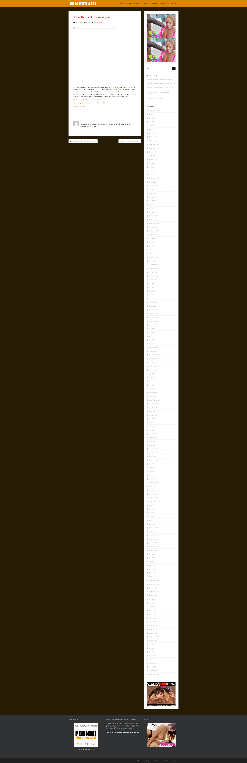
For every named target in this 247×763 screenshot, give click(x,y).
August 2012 (153, 415)
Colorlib (164, 761)
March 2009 (152, 569)
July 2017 (152, 201)
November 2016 (154, 223)
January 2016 (153, 261)
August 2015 (153, 280)
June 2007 (152, 648)
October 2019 (153, 152)
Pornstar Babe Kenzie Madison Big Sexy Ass (161, 83)
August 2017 (153, 197)
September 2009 (154, 547)
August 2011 (153, 460)
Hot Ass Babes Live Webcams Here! (130, 3)
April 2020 (152, 129)
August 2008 (153, 595)
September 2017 (154, 193)
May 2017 (152, 208)
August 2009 (153, 550)
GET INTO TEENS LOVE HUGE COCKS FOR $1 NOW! (123, 732)
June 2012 (152, 422)
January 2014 (153, 351)
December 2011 (154, 445)
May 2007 (152, 652)
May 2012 (152, 426)
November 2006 (154, 674)
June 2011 (152, 468)
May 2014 (152, 336)
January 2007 (153, 667)
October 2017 (153, 189)
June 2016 (152, 242)
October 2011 (153, 453)
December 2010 (154, 490)
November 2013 (154, 359)
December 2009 (154, 535)
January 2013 (153, 396)
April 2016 (152, 250)
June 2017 (152, 204)
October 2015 (153, 272)
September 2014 (154, 321)
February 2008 (153, 618)
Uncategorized (98, 23)
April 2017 (152, 212)
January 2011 (153, 486)
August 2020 (153, 114)
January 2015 (153, 306)
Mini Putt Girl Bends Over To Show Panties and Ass (160, 88)
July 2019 (152, 163)
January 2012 (153, 441)
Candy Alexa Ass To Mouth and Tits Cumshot (158, 93)
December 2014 (154, 310)
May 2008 (152, 607)
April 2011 (152, 475)
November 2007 (154, 629)
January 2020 (153, 141)
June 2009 (152, 558)
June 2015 (152, 287)
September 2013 (154, 366)
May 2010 (152, 516)
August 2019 (153, 159)
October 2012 (153, 407)
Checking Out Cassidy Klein (155, 98)
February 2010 (153, 528)
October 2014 (153, 317)
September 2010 (154, 501)
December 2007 (154, 625)
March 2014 (152, 344)
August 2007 (153, 640)
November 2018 (154, 178)
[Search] (174, 68)
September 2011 (154, 456)
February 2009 (153, 573)
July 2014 (152, 329)
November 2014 (154, 313)
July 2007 (152, 644)
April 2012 (152, 430)
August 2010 (153, 505)
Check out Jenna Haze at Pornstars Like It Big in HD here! (89, 100)
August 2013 (153, 370)
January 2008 (153, 622)
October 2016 (153, 227)
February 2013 (153, 392)
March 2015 (152, 298)
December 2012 (154, 400)
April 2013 (152, 385)
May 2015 (152, 291)
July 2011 (152, 464)
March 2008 (152, 614)
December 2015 (154, 265)
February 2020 (153, 137)
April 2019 (152, 171)
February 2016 (153, 257)
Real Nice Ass (141, 761)
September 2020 (154, 111)
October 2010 (153, 498)
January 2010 (153, 531)
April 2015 (152, 295)
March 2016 (152, 253)
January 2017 (153, 220)
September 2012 (154, 411)
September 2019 (154, 156)
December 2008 (154, 580)
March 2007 (152, 659)
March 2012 (152, 434)
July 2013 (152, 374)
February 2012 (153, 438)
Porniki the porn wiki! (79, 106)
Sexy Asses (164, 3)
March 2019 (152, 174)
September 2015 (154, 276)
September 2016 (154, 231)
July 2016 (152, 238)
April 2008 (152, 610)
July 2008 (152, 599)
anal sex (146, 3)
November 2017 (154, 186)
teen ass (173, 3)
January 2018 (153, 182)
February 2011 (153, 483)
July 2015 (152, 283)
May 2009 (152, 562)
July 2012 (152, 419)
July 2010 (152, 509)
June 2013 (152, 377)
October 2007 (153, 633)
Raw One (87, 23)
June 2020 (152, 122)
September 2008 (154, 592)
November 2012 (154, 404)
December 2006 (154, 671)
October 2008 (153, 588)
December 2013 (154, 355)
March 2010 (152, 524)
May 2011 (152, 471)
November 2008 (154, 584)
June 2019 (152, 167)
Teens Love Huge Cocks (113, 727)
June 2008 (152, 603)
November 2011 (154, 449)
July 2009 (152, 554)
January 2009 (153, 577)
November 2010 (154, 494)
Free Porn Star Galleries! (86, 749)
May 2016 (152, 246)
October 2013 (153, 362)
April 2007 (152, 656)
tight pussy (119, 89)
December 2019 (154, 144)
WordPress (175, 761)
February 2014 (153, 347)
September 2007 (154, 637)
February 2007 (153, 663)
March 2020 (152, 133)
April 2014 (152, 340)
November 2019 (154, 148)
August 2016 (153, 235)
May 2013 (152, 381)
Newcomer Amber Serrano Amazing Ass (160, 80)
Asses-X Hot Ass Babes (100, 103)
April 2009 (152, 565)
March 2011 (152, 479)
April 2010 (152, 520)
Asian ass (155, 3)
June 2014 (152, 332)
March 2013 (152, 389)
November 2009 (154, 539)
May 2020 (152, 126)
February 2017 (153, 216)
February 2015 (153, 302)
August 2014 (153, 325)
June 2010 (152, 513)
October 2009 (153, 543)
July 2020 (152, 118)
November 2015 (154, 268)
